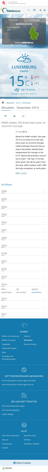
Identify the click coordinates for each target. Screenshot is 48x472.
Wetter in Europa (8, 340)
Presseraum (7, 444)
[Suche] (41, 10)
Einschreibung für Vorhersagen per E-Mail (18, 380)
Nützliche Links (30, 435)
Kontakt (5, 448)
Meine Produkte (23, 462)
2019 (4, 245)
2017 (4, 261)
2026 (4, 191)
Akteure (27, 336)
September (6, 292)
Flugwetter (6, 344)
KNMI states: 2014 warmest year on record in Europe (23, 124)
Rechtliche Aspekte (31, 444)
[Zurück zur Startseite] (10, 11)
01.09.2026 (35, 20)
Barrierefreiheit (30, 344)
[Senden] (23, 116)
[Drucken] (14, 116)
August (35, 289)
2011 (4, 314)
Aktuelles (10, 103)
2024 (4, 206)
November (21, 292)
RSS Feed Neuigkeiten (11, 410)
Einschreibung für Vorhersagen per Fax (17, 384)
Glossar (5, 439)
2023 (4, 214)
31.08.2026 (13, 20)
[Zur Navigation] (45, 10)
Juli (17, 289)
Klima (4, 352)
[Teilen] (5, 116)
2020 (4, 237)
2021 (4, 230)
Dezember (26, 103)
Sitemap (27, 439)
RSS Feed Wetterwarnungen (13, 406)
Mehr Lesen (21, 173)
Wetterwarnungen (9, 348)
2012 (4, 306)
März (3, 289)
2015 (4, 276)
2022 (4, 222)
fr (28, 10)
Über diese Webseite (10, 435)
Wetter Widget (7, 414)
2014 (18, 103)
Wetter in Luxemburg (10, 336)
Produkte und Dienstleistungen (9, 357)
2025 (4, 199)
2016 (4, 268)
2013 (4, 298)
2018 (4, 253)
